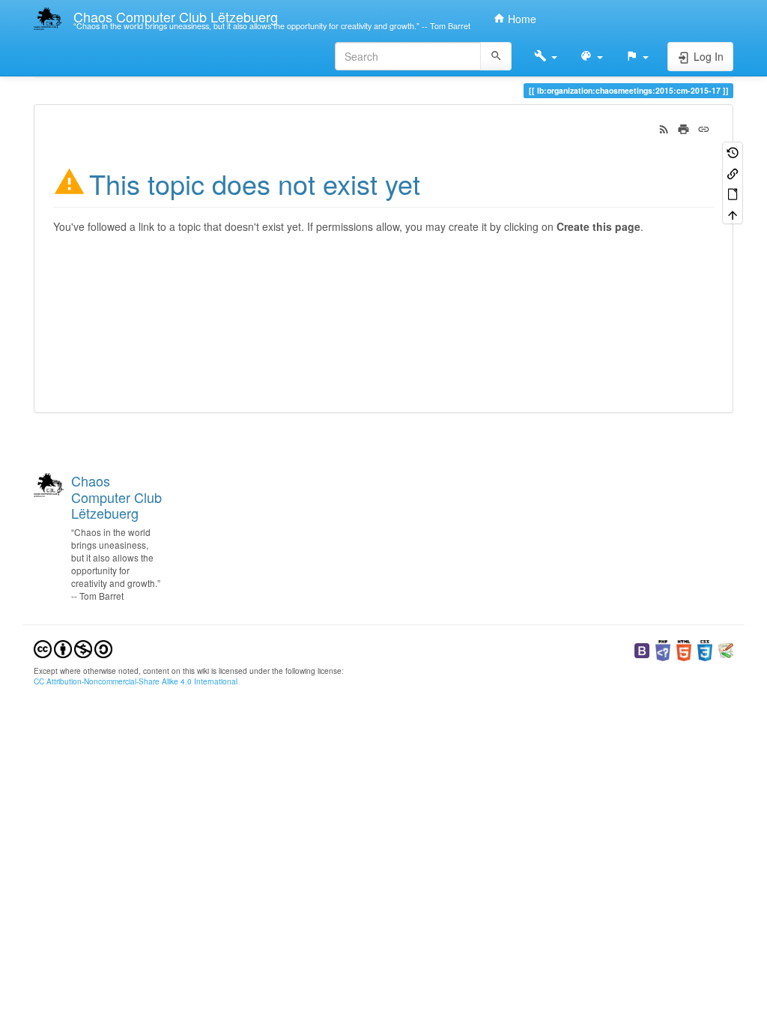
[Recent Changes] (664, 127)
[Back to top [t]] (732, 213)
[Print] (683, 127)
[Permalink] (703, 127)
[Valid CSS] (704, 648)
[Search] (496, 56)
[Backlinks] (732, 172)
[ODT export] (732, 193)
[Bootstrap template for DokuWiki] (641, 648)
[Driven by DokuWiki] (725, 648)
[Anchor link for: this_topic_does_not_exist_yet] (434, 182)
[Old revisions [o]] (732, 151)
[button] (546, 56)
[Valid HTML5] (683, 648)
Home (520, 18)
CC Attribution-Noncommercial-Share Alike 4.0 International (135, 681)
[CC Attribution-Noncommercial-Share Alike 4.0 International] (73, 647)
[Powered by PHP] (662, 648)
